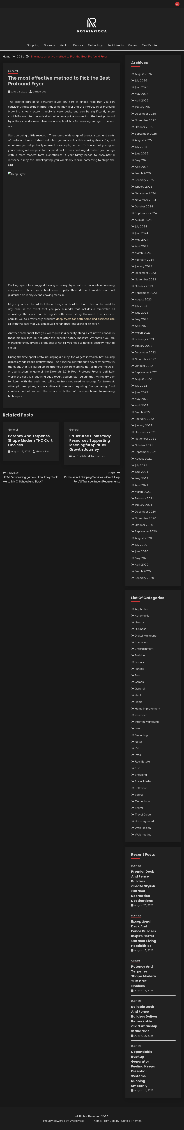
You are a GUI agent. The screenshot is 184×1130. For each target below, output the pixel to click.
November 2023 (145, 279)
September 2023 (146, 292)
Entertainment (144, 648)
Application (142, 609)
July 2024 (141, 226)
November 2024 (145, 200)
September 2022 (146, 372)
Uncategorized (144, 821)
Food (138, 675)
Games (132, 45)
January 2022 (143, 425)
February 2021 (144, 498)
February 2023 (144, 339)
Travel (139, 808)
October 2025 (144, 127)
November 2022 (145, 359)
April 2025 (141, 167)
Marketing (141, 735)
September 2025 (146, 133)
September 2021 (146, 452)
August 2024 (143, 219)
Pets (138, 755)
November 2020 (145, 518)
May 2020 (141, 558)
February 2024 (144, 259)
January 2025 (143, 186)
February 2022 (144, 418)
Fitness (139, 668)
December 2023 (145, 272)
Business (49, 45)
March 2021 (143, 491)
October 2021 (144, 445)
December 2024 (145, 193)
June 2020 (141, 551)
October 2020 (144, 525)
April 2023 (141, 326)
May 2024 (141, 239)
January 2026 (143, 107)
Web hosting (143, 834)
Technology (95, 45)
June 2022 (141, 392)
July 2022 (141, 385)
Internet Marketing (147, 721)
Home (138, 702)
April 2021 (141, 485)
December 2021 (145, 432)
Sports (139, 794)
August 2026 (143, 74)
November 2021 (145, 438)
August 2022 (143, 379)
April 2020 (141, 564)
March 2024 (143, 253)
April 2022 (141, 405)
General (13, 71)
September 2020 (146, 531)
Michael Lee (39, 91)
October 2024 (144, 206)
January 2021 (143, 505)
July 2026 (141, 80)
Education (141, 642)
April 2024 (141, 246)
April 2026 (141, 100)
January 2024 (143, 266)
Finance (78, 45)
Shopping (33, 45)
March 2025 (143, 173)
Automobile (142, 615)
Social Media (115, 45)
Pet (137, 748)
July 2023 (141, 306)
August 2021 (143, 458)
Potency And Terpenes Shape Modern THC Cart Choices (30, 440)
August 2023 (143, 299)
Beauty (139, 622)
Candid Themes (131, 1120)
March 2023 (143, 332)
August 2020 (143, 538)
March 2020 (143, 571)
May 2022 (141, 399)
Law (138, 728)
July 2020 (141, 544)
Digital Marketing (146, 635)
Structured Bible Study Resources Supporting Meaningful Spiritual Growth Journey (90, 442)
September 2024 (146, 213)
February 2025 (144, 180)
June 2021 (141, 471)
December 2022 (145, 352)
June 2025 (141, 153)
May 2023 (141, 319)
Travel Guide (143, 814)
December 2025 (145, 113)
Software (141, 788)
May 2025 (141, 160)
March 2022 (143, 412)
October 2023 (144, 286)
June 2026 (141, 87)
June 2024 (141, 233)
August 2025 (143, 140)
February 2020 (144, 578)
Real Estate (149, 45)
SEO (138, 768)
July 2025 (141, 147)
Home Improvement (147, 708)
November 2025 (145, 120)
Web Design (143, 828)
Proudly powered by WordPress (64, 1120)
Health (64, 45)
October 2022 (144, 365)
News (138, 741)
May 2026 (141, 94)
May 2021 (141, 478)
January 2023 (143, 345)
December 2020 (145, 511)
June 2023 (141, 312)
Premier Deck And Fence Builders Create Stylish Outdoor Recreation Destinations (143, 886)
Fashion (140, 655)
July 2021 (141, 465)
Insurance (141, 715)
